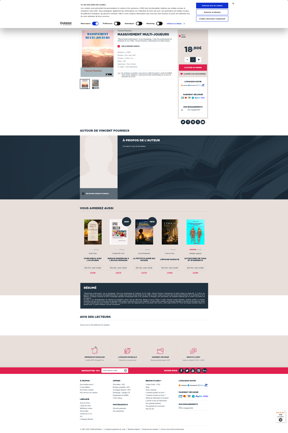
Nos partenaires (118, 411)
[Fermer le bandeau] (233, 3)
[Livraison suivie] (193, 86)
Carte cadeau (117, 398)
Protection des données (150, 429)
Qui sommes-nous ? (87, 384)
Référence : (122, 52)
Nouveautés (84, 411)
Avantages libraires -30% (122, 390)
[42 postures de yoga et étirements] (195, 232)
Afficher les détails (174, 24)
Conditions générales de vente (114, 429)
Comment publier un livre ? (155, 392)
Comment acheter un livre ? (155, 395)
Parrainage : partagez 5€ (121, 392)
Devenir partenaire (119, 408)
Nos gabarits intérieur (153, 403)
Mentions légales (134, 429)
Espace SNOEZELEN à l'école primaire (118, 259)
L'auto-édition (85, 387)
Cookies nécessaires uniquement (212, 19)
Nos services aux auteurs (88, 392)
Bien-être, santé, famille (92, 268)
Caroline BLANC (118, 253)
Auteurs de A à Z (86, 414)
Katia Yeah (93, 253)
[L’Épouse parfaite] (169, 232)
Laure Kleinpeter (144, 253)
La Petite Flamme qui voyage (144, 259)
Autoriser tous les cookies (212, 6)
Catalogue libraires (86, 419)
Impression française (94, 357)
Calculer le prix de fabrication (156, 401)
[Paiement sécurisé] (193, 98)
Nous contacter (151, 390)
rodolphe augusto (195, 253)
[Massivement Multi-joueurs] (97, 76)
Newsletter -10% (119, 384)
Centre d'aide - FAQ (153, 384)
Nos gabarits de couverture (155, 406)
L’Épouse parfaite (169, 259)
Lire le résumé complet (130, 46)
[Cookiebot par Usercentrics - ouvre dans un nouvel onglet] (66, 23)
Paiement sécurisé (160, 357)
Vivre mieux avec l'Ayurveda (93, 259)
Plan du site (150, 409)
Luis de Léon (169, 253)
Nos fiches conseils (86, 390)
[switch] (117, 23)
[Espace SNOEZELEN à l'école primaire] (118, 232)
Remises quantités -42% (121, 387)
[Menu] (284, 411)
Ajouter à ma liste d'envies (194, 74)
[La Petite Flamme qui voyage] (144, 232)
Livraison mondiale (127, 357)
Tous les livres (85, 403)
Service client (193, 357)
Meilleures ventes (86, 408)
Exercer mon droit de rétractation (172, 429)
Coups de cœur (85, 406)
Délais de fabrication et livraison (157, 398)
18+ (81, 416)
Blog (147, 387)
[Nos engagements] (193, 110)
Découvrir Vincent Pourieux (97, 193)
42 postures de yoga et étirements (195, 259)
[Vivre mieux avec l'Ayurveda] (92, 232)
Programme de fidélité (120, 395)
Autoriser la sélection (212, 12)
